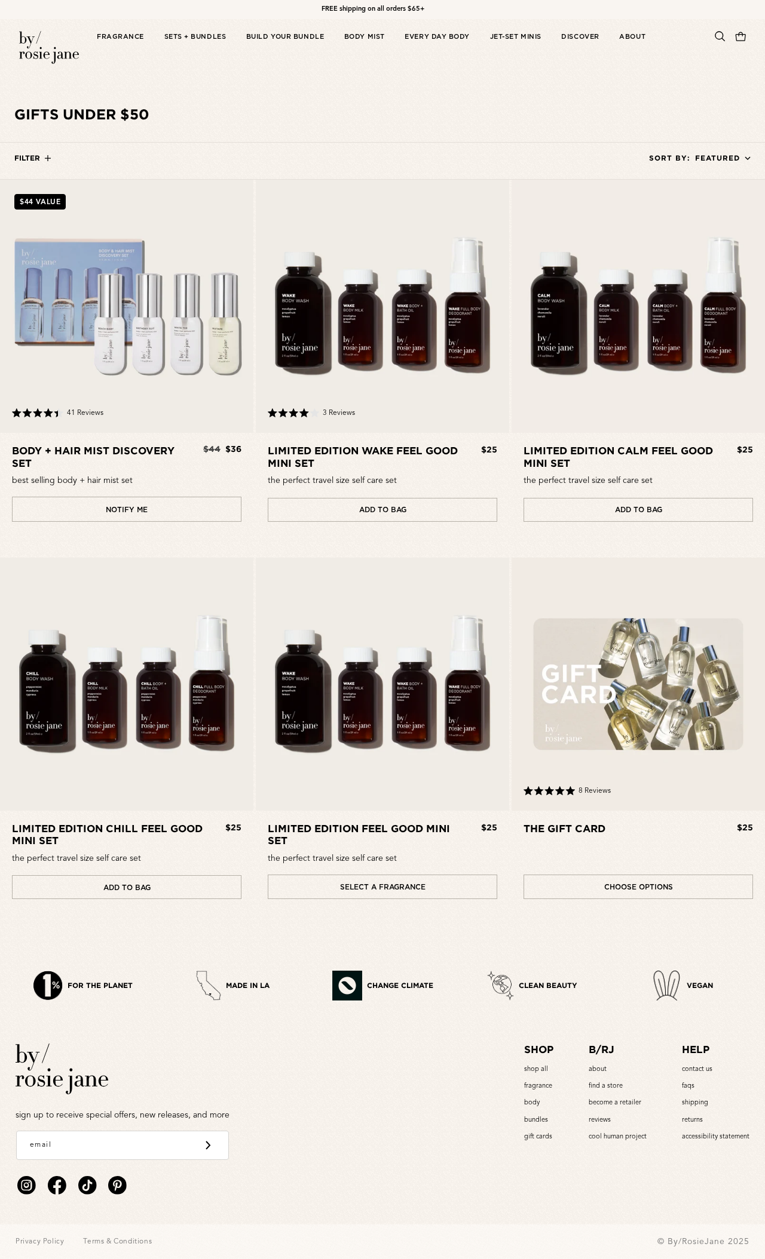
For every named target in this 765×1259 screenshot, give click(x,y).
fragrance (538, 1086)
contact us (697, 1069)
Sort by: (669, 158)
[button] (120, 48)
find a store (606, 1086)
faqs (688, 1086)
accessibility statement (715, 1137)
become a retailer (615, 1103)
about (598, 1069)
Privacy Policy (40, 1241)
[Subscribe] (208, 1145)
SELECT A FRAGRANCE (383, 886)
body (532, 1103)
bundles (536, 1120)
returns (692, 1120)
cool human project (618, 1137)
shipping (695, 1103)
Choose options (638, 886)
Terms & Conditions (117, 1241)
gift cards (538, 1137)
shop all (536, 1069)
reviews (600, 1120)
